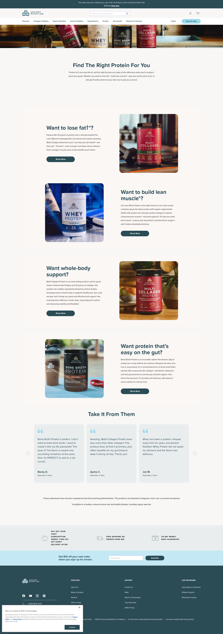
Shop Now (61, 159)
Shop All (25, 21)
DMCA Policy (129, 607)
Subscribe (155, 558)
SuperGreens (92, 21)
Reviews (74, 597)
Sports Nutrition (59, 21)
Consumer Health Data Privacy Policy (180, 619)
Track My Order (130, 602)
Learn (173, 21)
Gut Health (117, 21)
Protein (106, 21)
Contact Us (129, 587)
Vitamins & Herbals (134, 21)
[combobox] (110, 13)
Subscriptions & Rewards (191, 587)
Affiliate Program (188, 592)
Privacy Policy (86, 619)
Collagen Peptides (41, 21)
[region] (42, 618)
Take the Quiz (191, 21)
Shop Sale (115, 6)
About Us (74, 587)
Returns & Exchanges (133, 597)
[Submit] (127, 13)
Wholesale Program (189, 597)
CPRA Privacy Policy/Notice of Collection (110, 619)
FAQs (127, 592)
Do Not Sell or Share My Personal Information (145, 619)
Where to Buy (76, 602)
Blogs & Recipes (77, 592)
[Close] (79, 607)
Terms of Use (17, 619)
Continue (72, 627)
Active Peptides (76, 21)
